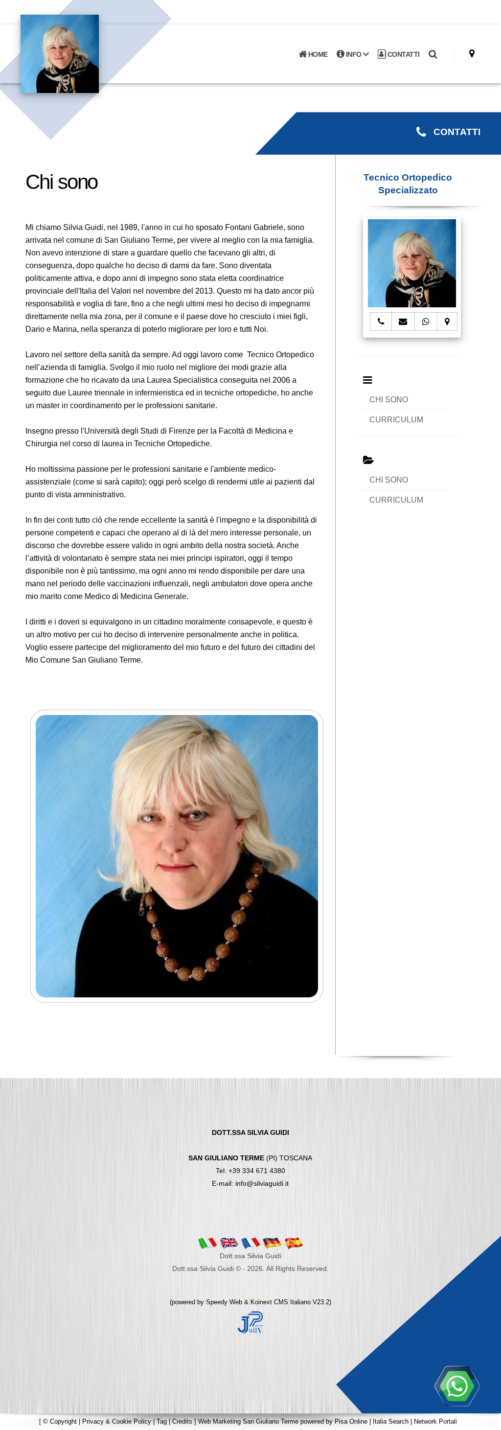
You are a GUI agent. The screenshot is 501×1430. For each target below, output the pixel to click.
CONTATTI (403, 54)
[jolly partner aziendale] (250, 1323)
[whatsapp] (457, 1385)
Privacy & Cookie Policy (116, 1421)
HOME (317, 54)
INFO (353, 54)
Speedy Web (224, 1302)
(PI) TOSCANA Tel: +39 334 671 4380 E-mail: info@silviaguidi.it (250, 1158)
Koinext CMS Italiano (281, 1302)
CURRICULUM (396, 419)
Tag (162, 1421)
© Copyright (60, 1421)
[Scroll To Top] (484, 1419)
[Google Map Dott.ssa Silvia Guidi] (472, 54)
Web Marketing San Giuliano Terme (248, 1421)
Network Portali (435, 1421)
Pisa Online (351, 1421)
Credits (182, 1421)
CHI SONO (388, 399)
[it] (207, 1243)
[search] (433, 54)
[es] (293, 1243)
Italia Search (391, 1421)
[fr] (250, 1243)
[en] (229, 1243)
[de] (272, 1243)
